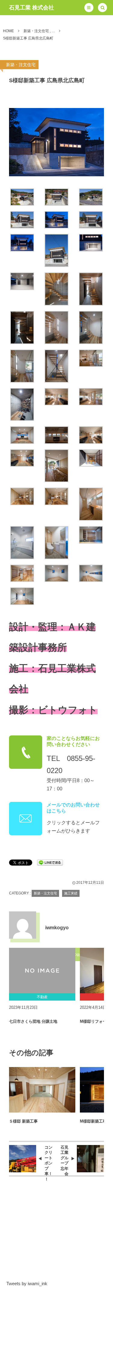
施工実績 (70, 893)
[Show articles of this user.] (22, 925)
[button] (88, 7)
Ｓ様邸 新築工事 (23, 1121)
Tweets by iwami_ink (26, 1283)
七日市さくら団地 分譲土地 (33, 1021)
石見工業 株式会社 (31, 8)
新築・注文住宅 (21, 64)
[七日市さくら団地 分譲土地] (42, 970)
